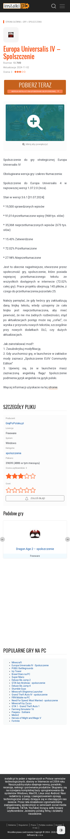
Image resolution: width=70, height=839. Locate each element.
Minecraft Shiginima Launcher (27, 691)
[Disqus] (35, 603)
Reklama (12, 825)
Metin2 (15, 715)
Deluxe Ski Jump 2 (21, 680)
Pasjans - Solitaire (21, 712)
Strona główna (13, 21)
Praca (33, 825)
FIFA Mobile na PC (21, 697)
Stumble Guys (19, 688)
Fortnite (16, 721)
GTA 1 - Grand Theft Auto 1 (26, 706)
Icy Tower (16, 671)
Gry (25, 21)
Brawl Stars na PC (21, 674)
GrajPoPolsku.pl (15, 423)
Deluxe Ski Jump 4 (21, 686)
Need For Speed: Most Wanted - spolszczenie (35, 700)
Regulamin (23, 825)
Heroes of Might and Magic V (26, 718)
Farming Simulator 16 (23, 709)
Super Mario (18, 677)
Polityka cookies (46, 825)
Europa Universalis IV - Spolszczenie (30, 665)
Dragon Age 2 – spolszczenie (35, 549)
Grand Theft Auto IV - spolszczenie (30, 694)
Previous (2, 539)
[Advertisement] (35, 747)
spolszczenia (35, 21)
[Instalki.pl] (16, 6)
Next (67, 539)
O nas (35, 828)
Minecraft (17, 662)
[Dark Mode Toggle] (61, 830)
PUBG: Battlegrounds (22, 668)
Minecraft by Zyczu (22, 703)
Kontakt (59, 825)
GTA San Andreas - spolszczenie (28, 683)
